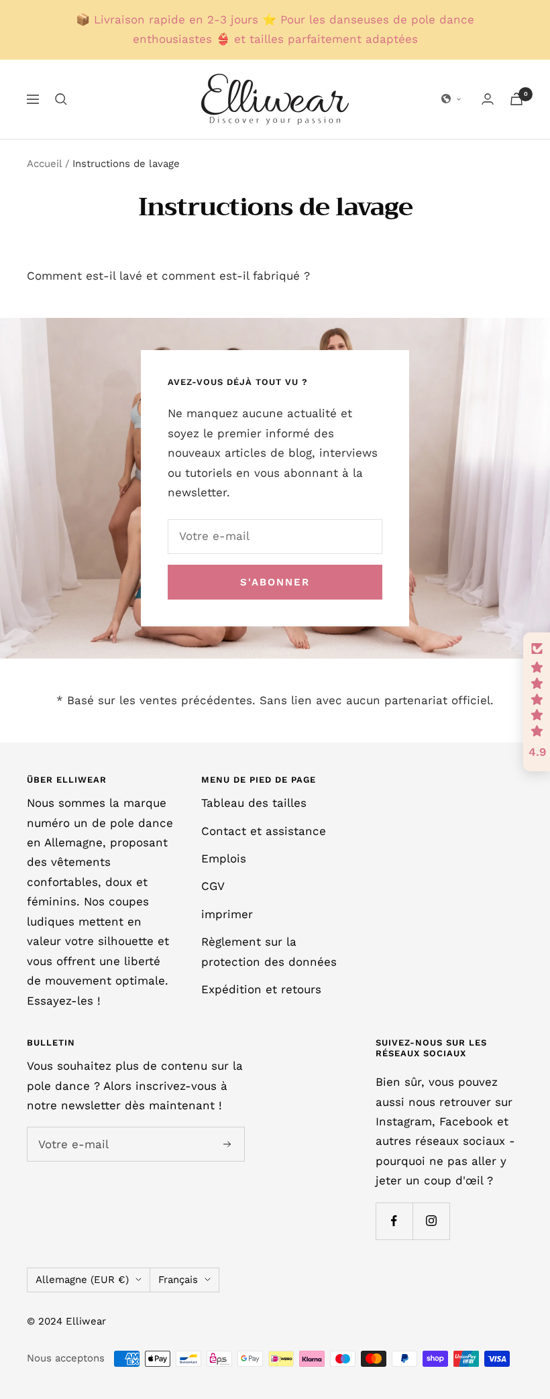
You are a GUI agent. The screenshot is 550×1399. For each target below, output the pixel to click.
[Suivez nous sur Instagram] (430, 1220)
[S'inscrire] (227, 1144)
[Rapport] (488, 99)
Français (178, 1280)
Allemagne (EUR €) (82, 1280)
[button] (451, 99)
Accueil (44, 164)
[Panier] (516, 99)
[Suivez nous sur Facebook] (394, 1220)
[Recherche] (61, 99)
